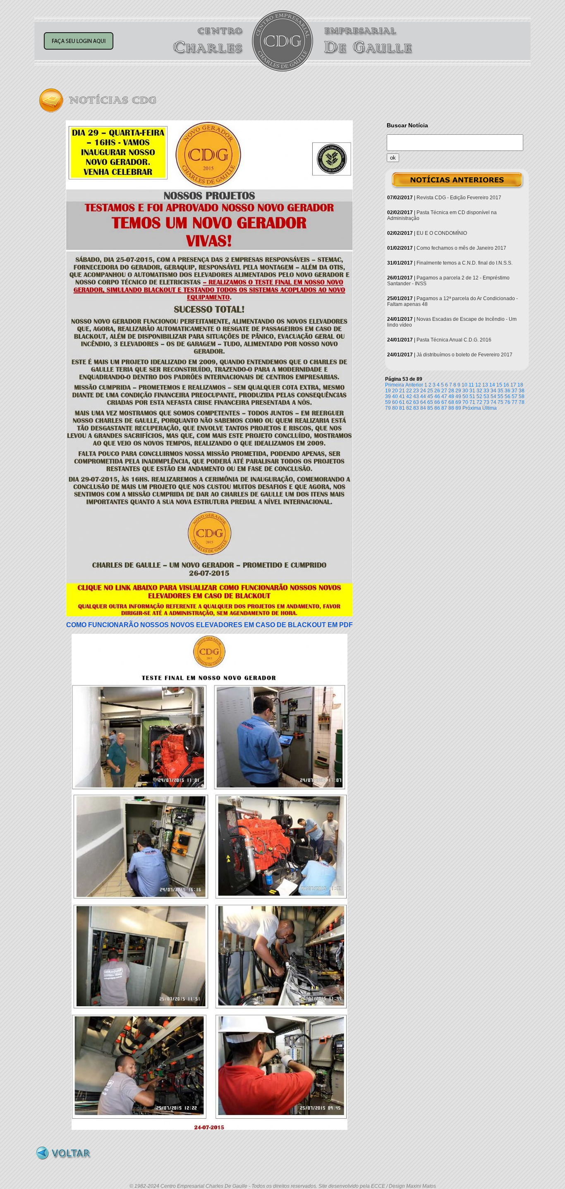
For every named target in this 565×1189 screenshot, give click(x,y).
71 (472, 402)
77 (514, 402)
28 (451, 391)
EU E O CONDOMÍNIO (442, 233)
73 (486, 402)
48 (451, 396)
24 (423, 391)
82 (409, 408)
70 (465, 402)
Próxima (471, 408)
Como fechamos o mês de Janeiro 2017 (461, 248)
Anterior (414, 385)
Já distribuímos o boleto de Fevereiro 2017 (464, 355)
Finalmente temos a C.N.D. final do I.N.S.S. (464, 263)
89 (458, 408)
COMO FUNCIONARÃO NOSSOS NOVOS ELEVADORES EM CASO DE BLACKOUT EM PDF (209, 624)
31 (472, 391)
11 (471, 385)
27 (444, 391)
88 (451, 408)
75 (500, 402)
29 (458, 391)
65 (430, 402)
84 (423, 408)
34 (493, 391)
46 (437, 396)
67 (444, 402)
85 (430, 408)
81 (402, 408)
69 (458, 402)
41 (402, 396)
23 (416, 391)
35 (500, 391)
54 (493, 396)
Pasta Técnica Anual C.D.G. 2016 (454, 340)
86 (437, 408)
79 (388, 408)
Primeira (394, 385)
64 (423, 402)
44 (423, 396)
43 (416, 396)
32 (479, 391)
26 (437, 391)
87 (444, 408)
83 (416, 408)
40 (395, 396)
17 (513, 385)
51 (472, 396)
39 (388, 396)
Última (489, 408)
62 (409, 402)
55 (500, 396)
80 (395, 408)
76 (507, 402)
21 (402, 391)
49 (458, 396)
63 (416, 402)
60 (395, 402)
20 (395, 391)
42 (409, 396)
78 (521, 402)
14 (492, 385)
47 (444, 396)
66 (437, 402)
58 (521, 396)
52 (479, 396)
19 (388, 391)
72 (479, 402)
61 (402, 402)
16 (506, 385)
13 (485, 385)
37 (514, 391)
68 (451, 402)
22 (409, 391)
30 (465, 391)
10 (464, 385)
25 (430, 391)
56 (507, 396)
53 (486, 396)
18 (520, 385)
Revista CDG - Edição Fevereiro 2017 (459, 198)
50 (465, 396)
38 (521, 391)
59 (388, 402)
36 (507, 391)
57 (514, 396)
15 (499, 385)
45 (430, 396)
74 (493, 402)
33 (486, 391)
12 (478, 385)
